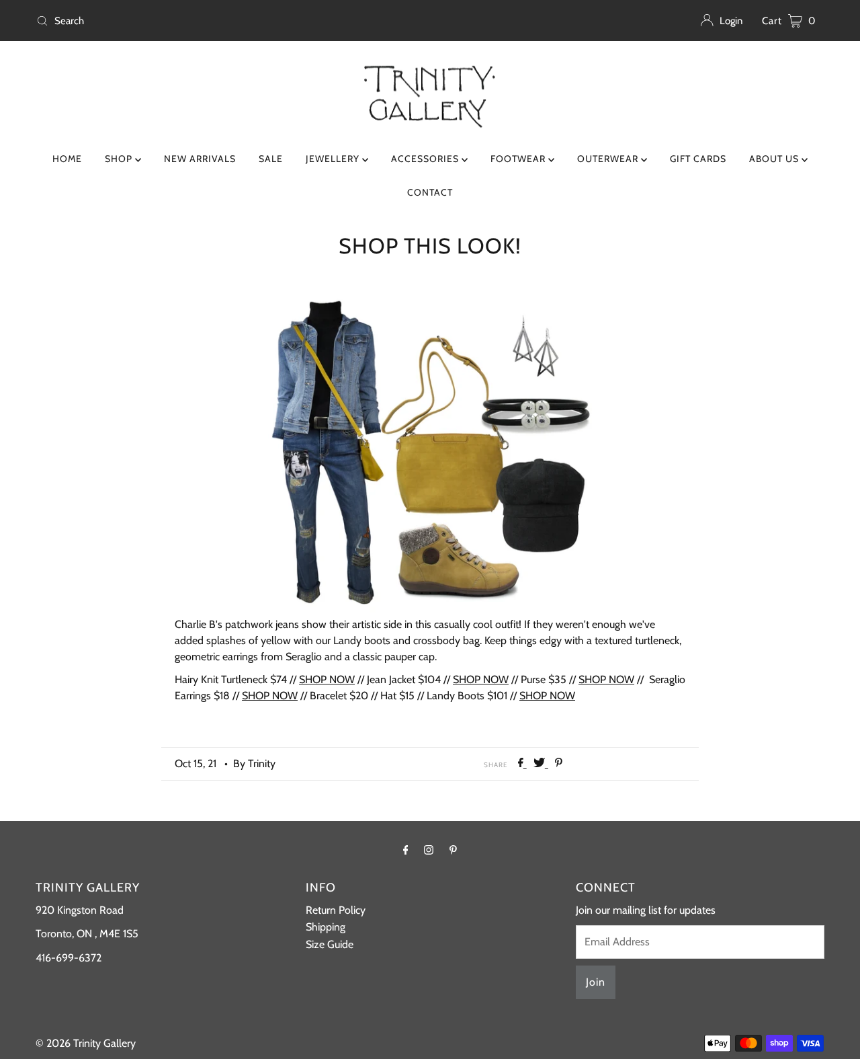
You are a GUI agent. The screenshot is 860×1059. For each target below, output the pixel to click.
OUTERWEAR (609, 159)
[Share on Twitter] (540, 763)
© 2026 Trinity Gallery (86, 1043)
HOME (67, 159)
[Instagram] (428, 850)
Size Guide (329, 944)
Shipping (325, 926)
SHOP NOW (327, 679)
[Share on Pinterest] (558, 763)
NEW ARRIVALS (200, 159)
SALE (271, 159)
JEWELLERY (334, 159)
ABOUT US (775, 159)
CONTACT (430, 192)
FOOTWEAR (519, 159)
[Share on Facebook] (522, 763)
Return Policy (336, 910)
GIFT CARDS (698, 159)
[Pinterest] (453, 850)
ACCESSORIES (426, 159)
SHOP (120, 159)
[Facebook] (405, 850)
